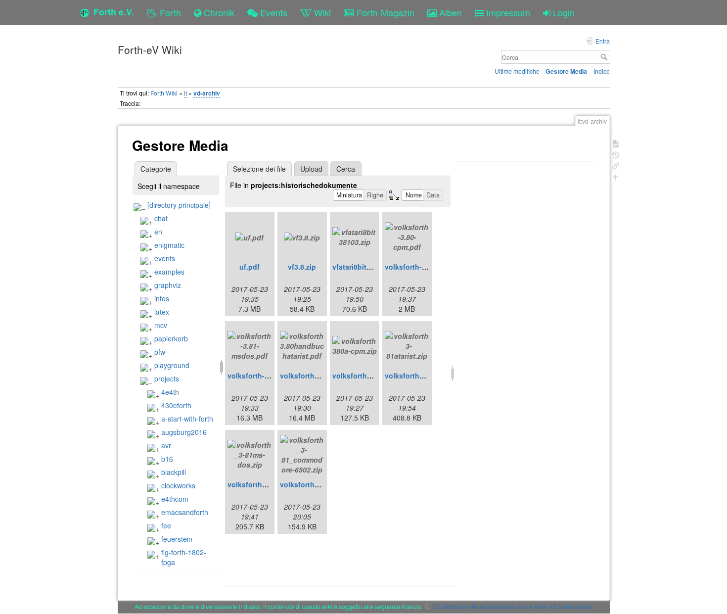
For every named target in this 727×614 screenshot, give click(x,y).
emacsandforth (184, 512)
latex (161, 312)
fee (166, 525)
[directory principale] (179, 205)
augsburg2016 (184, 432)
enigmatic (169, 245)
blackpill (173, 472)
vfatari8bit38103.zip (365, 267)
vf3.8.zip (302, 267)
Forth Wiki (164, 93)
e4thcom (174, 499)
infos (161, 298)
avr (166, 445)
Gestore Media (566, 71)
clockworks (178, 485)
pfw (159, 352)
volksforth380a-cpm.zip (371, 375)
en (158, 231)
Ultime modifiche (517, 71)
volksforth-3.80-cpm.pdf (425, 267)
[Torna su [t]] (615, 176)
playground (171, 365)
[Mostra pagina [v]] (615, 142)
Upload (311, 169)
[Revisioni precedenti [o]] (615, 154)
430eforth (176, 405)
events (164, 258)
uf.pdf (249, 267)
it (185, 93)
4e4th (170, 392)
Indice (601, 71)
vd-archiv (206, 93)
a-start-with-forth (187, 419)
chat (161, 218)
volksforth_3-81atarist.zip (428, 375)
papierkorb (171, 338)
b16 (167, 459)
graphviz (167, 285)
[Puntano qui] (615, 165)
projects (166, 378)
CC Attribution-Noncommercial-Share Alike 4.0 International (512, 606)
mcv (160, 325)
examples (169, 272)
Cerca (605, 56)
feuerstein (176, 539)
